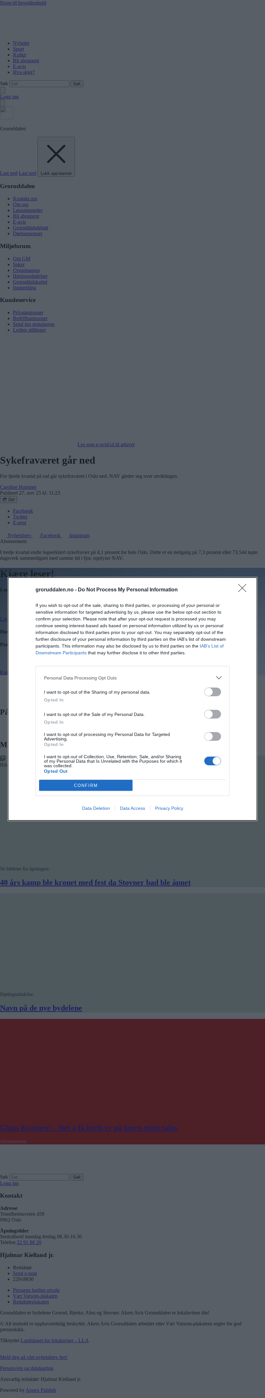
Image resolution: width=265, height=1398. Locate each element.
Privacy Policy (169, 808)
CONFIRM (86, 785)
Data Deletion (96, 808)
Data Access (132, 808)
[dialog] (132, 699)
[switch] (212, 692)
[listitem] (132, 677)
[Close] (244, 590)
